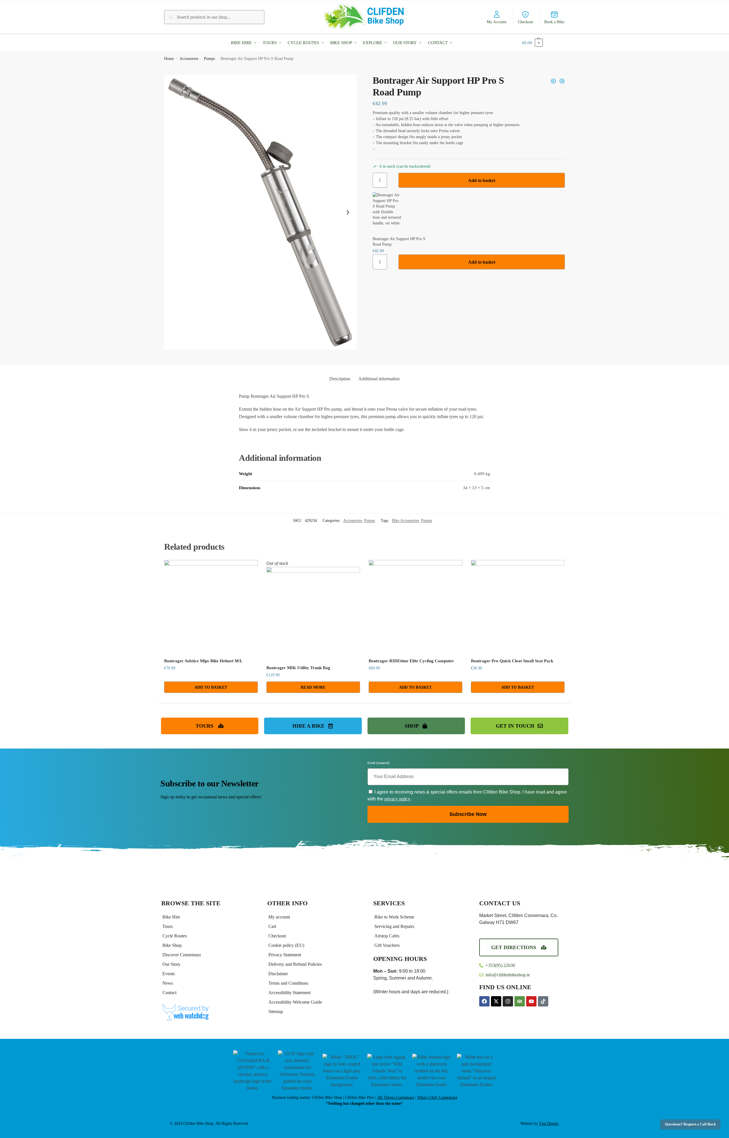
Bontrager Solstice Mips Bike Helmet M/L (203, 661)
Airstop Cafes (386, 935)
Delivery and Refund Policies (295, 964)
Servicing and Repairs (394, 926)
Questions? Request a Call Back (690, 1124)
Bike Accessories (405, 520)
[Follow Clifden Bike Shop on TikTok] (543, 1001)
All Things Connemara (395, 1097)
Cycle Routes (174, 935)
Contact (169, 992)
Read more (313, 687)
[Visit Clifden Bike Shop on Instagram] (508, 1001)
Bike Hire (171, 916)
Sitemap (275, 1011)
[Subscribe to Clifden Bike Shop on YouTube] (531, 1001)
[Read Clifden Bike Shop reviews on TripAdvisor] (519, 1001)
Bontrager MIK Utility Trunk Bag (298, 667)
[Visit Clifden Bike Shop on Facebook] (484, 1001)
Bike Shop (172, 945)
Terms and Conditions (288, 983)
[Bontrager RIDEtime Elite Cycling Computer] (415, 607)
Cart (272, 926)
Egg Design (548, 1123)
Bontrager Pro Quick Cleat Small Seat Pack (512, 661)
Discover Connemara (181, 954)
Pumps (209, 58)
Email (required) (379, 764)
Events (168, 973)
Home (169, 58)
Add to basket (481, 180)
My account (279, 916)
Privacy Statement (284, 954)
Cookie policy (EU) (286, 945)
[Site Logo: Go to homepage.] (364, 17)
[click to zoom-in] (260, 212)
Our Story (171, 964)
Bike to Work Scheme (394, 916)
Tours (167, 926)
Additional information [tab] (379, 378)
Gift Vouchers (387, 945)
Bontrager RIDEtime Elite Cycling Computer (411, 661)
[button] (245, 42)
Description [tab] (339, 378)
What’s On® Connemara (437, 1097)
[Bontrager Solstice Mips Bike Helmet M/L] (211, 607)
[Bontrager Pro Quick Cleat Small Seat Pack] (518, 607)
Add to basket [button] (210, 687)
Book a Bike (554, 22)
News (167, 983)
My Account (496, 22)
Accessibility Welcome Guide (295, 1002)
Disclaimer (278, 973)
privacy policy (397, 798)
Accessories (189, 58)
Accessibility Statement (289, 992)
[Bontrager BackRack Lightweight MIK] (562, 81)
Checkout (525, 22)
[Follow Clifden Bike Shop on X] (496, 1001)
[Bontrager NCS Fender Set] (553, 81)
